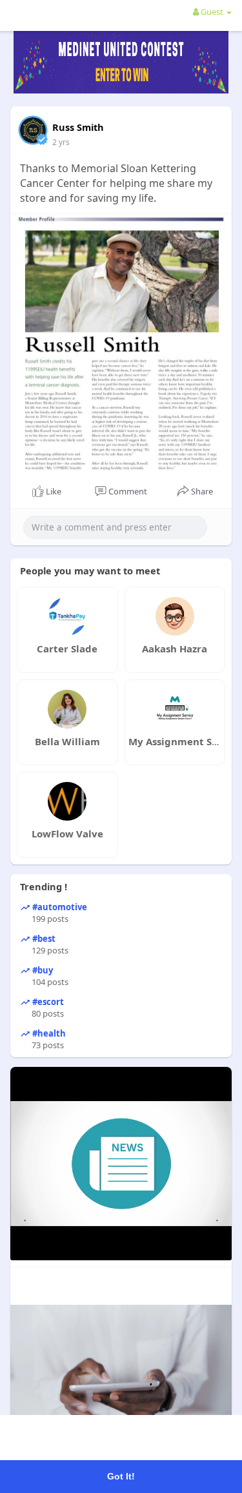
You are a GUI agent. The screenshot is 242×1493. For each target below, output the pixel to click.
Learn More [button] (186, 1439)
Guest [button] (212, 11)
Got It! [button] (121, 1476)
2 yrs (61, 142)
